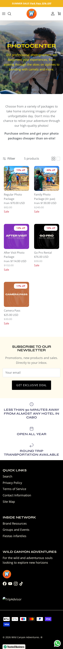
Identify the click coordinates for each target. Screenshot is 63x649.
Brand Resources (15, 523)
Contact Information (17, 495)
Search (7, 476)
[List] (58, 159)
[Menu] (3, 13)
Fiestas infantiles (14, 536)
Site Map (9, 502)
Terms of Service (14, 489)
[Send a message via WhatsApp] (57, 643)
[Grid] (53, 159)
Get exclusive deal (31, 385)
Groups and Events (16, 530)
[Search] (11, 13)
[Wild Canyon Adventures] (32, 14)
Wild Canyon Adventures (25, 637)
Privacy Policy (12, 483)
